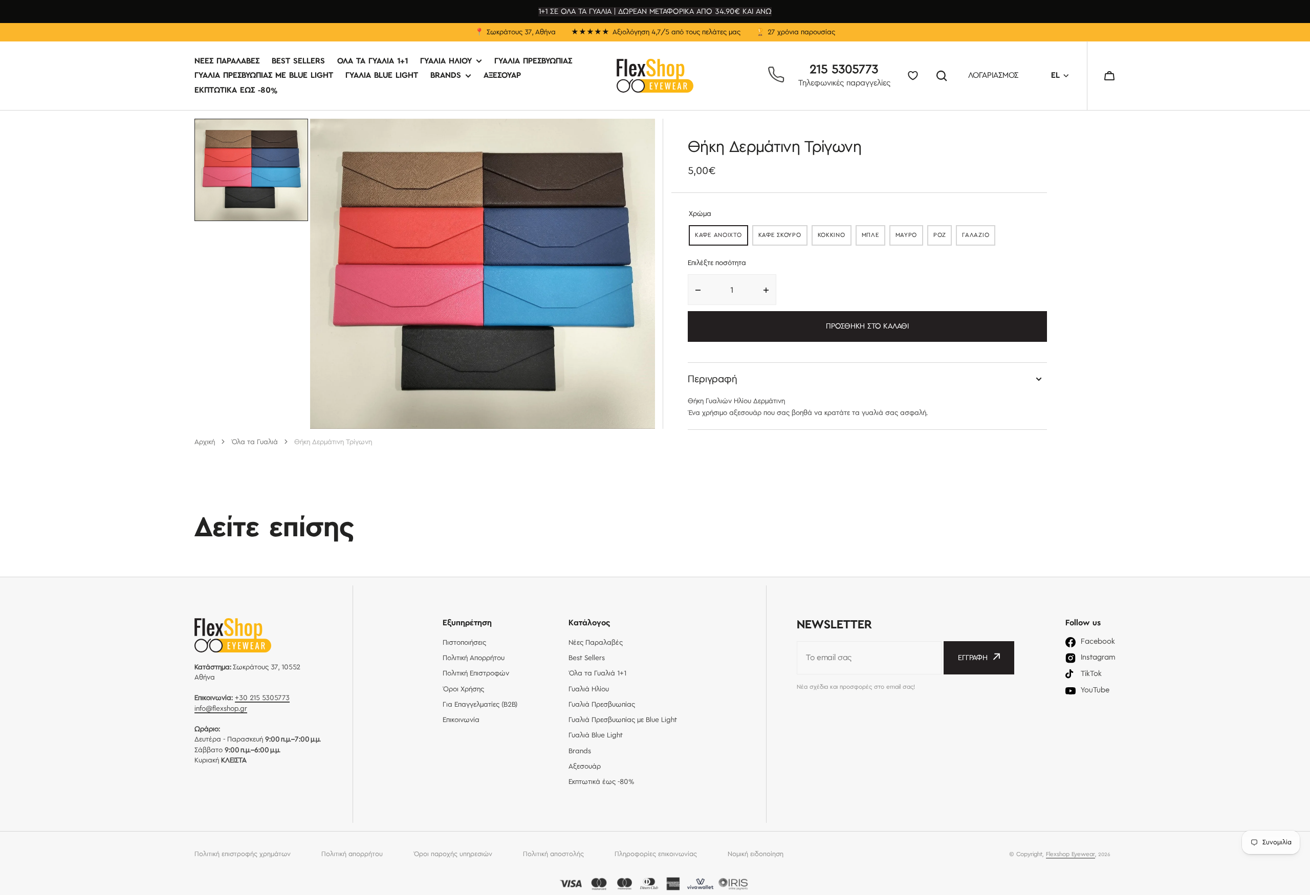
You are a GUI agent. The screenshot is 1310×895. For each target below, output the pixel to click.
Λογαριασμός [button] (993, 76)
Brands (445, 76)
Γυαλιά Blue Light (381, 76)
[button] (1109, 76)
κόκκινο (835, 237)
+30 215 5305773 (262, 698)
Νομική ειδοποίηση (755, 854)
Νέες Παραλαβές (226, 61)
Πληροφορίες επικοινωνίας (656, 854)
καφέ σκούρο (782, 237)
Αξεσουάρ (502, 76)
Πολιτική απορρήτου (352, 854)
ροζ (942, 237)
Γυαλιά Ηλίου (446, 61)
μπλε (873, 237)
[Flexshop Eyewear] (655, 76)
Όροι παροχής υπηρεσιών (452, 854)
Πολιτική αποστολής (553, 854)
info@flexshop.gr (220, 709)
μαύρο (910, 237)
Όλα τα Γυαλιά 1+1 (372, 61)
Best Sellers (298, 61)
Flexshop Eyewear (1070, 854)
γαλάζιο (978, 237)
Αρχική (204, 442)
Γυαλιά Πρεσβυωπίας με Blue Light (263, 76)
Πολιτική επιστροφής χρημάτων (242, 854)
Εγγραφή (973, 658)
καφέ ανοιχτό (721, 237)
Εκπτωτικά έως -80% (235, 90)
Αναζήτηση (943, 76)
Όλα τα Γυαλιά (254, 442)
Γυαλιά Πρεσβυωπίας (533, 61)
